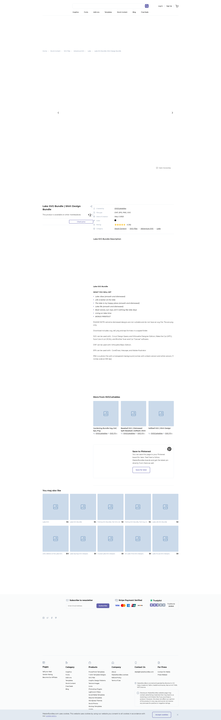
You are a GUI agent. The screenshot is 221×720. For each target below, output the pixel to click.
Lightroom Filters (95, 692)
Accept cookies (161, 715)
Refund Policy (116, 677)
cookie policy (51, 716)
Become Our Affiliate (50, 677)
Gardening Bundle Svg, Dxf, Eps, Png (105, 429)
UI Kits (91, 709)
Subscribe (103, 606)
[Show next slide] (172, 112)
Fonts (86, 12)
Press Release (162, 675)
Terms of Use (116, 680)
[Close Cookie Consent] (177, 715)
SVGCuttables (120, 208)
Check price (81, 222)
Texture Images (94, 683)
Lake (159, 229)
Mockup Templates (95, 706)
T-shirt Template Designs (97, 675)
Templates (108, 12)
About (114, 672)
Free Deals (144, 12)
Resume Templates (95, 698)
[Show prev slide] (58, 112)
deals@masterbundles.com (144, 672)
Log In (160, 6)
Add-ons (96, 12)
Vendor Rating (48, 674)
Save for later (141, 470)
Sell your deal (47, 671)
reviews (171, 606)
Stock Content (122, 12)
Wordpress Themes (95, 700)
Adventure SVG (147, 229)
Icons (90, 686)
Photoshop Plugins (95, 689)
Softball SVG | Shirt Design (159, 428)
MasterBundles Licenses (120, 675)
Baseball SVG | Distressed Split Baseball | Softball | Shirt (133, 429)
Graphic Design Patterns (97, 680)
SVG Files (133, 229)
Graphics (76, 12)
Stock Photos (93, 703)
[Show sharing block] (91, 206)
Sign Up (169, 6)
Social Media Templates (97, 695)
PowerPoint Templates (97, 672)
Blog (134, 12)
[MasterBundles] (50, 6)
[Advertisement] (110, 32)
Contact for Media (164, 672)
